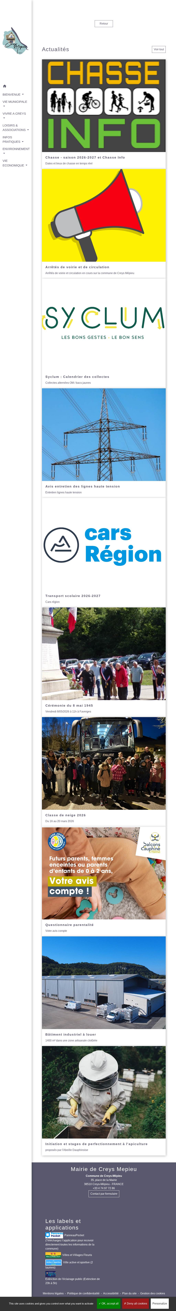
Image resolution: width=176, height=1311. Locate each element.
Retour (104, 23)
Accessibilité (111, 1293)
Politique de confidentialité (83, 1293)
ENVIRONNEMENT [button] (16, 149)
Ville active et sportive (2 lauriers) (69, 1265)
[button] (16, 87)
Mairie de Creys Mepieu (104, 1169)
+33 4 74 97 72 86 (104, 1188)
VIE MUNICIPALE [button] (15, 101)
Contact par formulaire (103, 1193)
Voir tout (159, 49)
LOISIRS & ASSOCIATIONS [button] (14, 128)
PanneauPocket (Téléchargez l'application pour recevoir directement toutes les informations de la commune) (69, 1242)
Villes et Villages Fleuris (77, 1254)
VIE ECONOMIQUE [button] (14, 163)
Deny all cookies (136, 1303)
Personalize (159, 1303)
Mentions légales (53, 1293)
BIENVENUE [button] (12, 94)
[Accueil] (16, 41)
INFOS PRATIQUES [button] (12, 139)
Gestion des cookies (152, 1293)
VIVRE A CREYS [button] (14, 113)
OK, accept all (110, 1303)
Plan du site (129, 1293)
